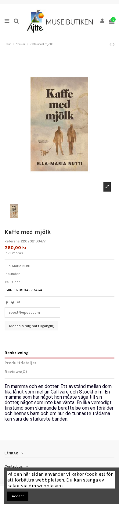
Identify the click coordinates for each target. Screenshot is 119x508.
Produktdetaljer (21, 362)
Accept (18, 496)
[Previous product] (111, 44)
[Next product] (113, 44)
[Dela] (7, 303)
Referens (12, 241)
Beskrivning (16, 352)
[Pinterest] (18, 303)
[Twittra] (12, 303)
